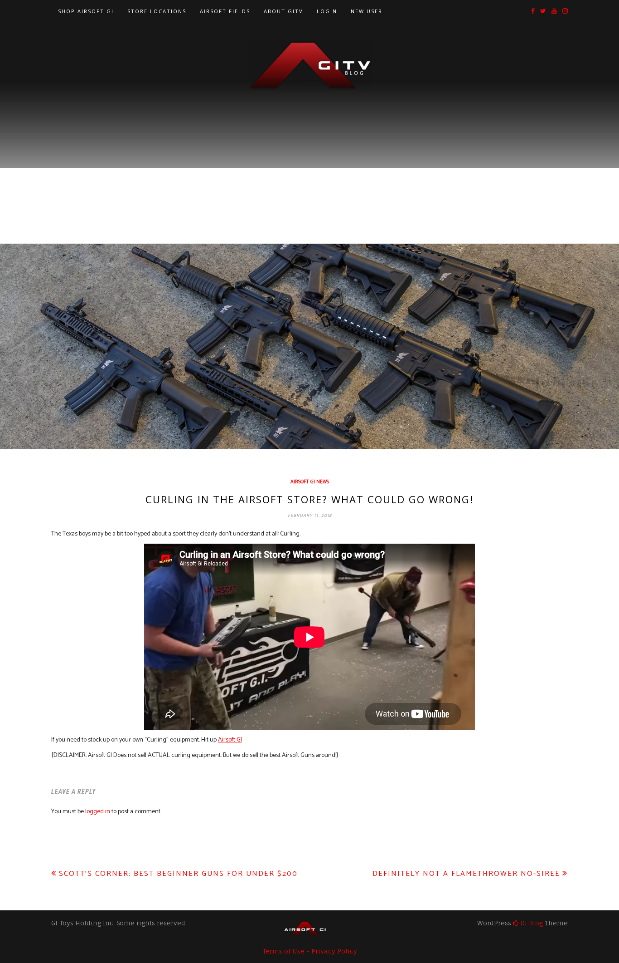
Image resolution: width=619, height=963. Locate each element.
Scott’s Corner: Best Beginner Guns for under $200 (178, 874)
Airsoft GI (230, 740)
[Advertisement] (309, 159)
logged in (97, 811)
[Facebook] (533, 11)
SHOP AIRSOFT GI (86, 11)
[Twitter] (543, 11)
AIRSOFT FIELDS (225, 11)
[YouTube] (554, 11)
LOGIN (327, 11)
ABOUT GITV (283, 11)
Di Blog (530, 923)
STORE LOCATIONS (156, 11)
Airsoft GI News (309, 482)
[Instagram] (565, 11)
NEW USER (366, 11)
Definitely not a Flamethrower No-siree (466, 874)
